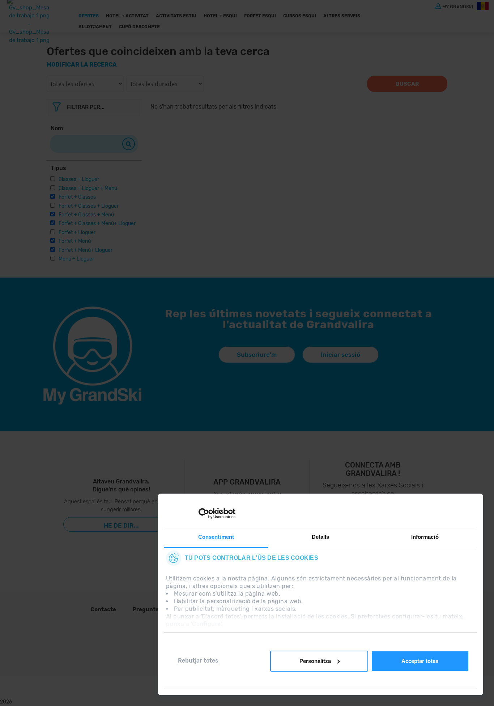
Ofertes (88, 15)
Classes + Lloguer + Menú (88, 188)
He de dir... (121, 525)
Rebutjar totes (198, 660)
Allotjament (95, 26)
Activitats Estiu (176, 15)
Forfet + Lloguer (77, 232)
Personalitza (315, 661)
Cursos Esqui (299, 15)
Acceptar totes (419, 661)
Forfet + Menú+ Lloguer (85, 250)
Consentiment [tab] (216, 537)
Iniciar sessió (340, 354)
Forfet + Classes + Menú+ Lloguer (97, 223)
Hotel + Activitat (127, 15)
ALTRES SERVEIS (341, 15)
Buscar (407, 84)
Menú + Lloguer (76, 259)
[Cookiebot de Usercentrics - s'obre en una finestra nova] (203, 513)
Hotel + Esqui (220, 15)
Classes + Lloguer (79, 179)
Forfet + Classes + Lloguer (89, 206)
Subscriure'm (257, 354)
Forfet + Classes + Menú (86, 215)
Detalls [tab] (320, 537)
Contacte (103, 609)
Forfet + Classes (77, 197)
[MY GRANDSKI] (438, 6)
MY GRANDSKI (457, 6)
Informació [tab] (425, 537)
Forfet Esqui (260, 15)
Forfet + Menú (75, 241)
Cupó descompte (139, 26)
